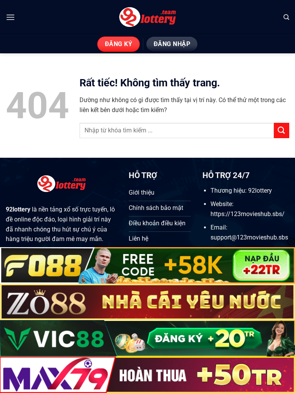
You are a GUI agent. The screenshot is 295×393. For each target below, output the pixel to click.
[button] (10, 17)
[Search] (286, 17)
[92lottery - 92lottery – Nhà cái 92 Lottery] (147, 17)
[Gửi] (281, 130)
